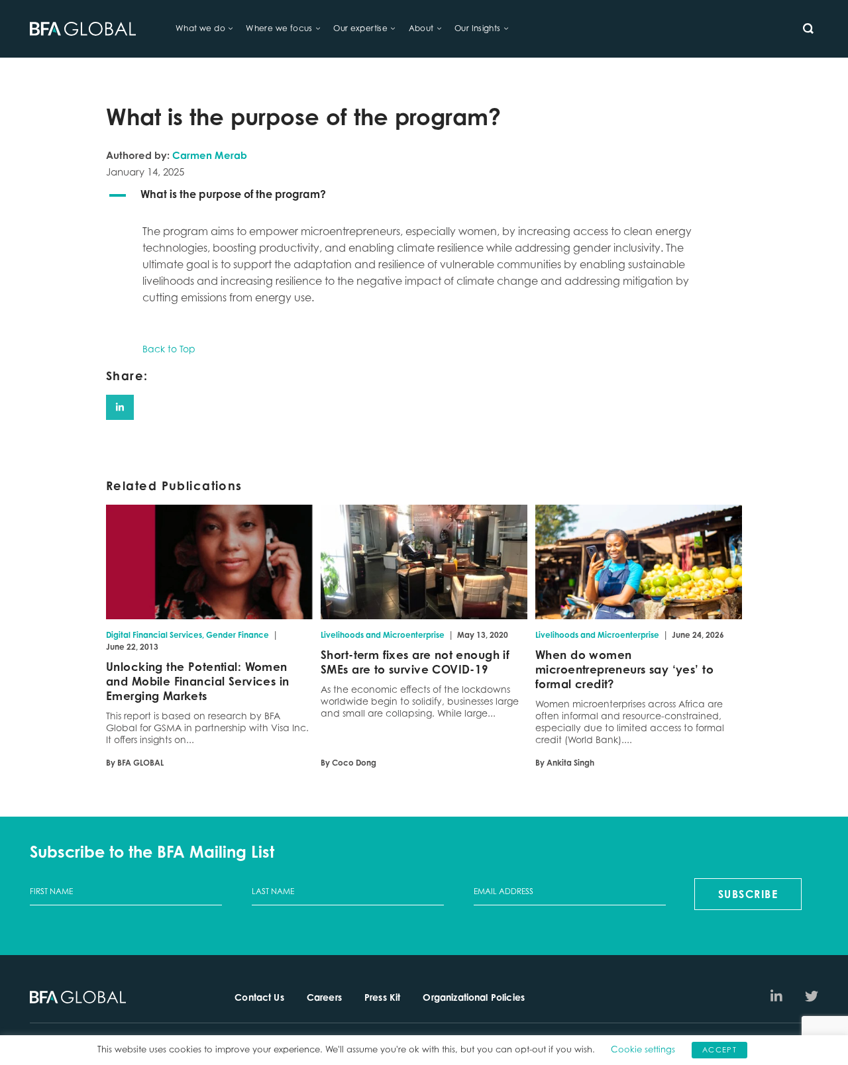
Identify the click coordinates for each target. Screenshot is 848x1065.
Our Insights (477, 28)
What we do (200, 28)
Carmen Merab (209, 155)
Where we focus (279, 28)
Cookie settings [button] (643, 1049)
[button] (424, 195)
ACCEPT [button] (719, 1049)
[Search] (808, 28)
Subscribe (748, 894)
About (421, 28)
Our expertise (360, 28)
